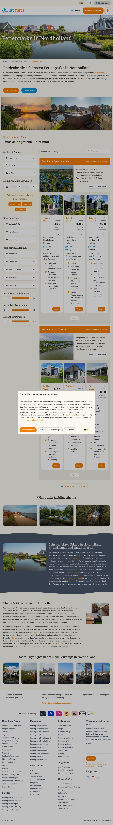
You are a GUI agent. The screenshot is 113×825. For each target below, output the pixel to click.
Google (72, 415)
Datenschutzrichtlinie (35, 420)
